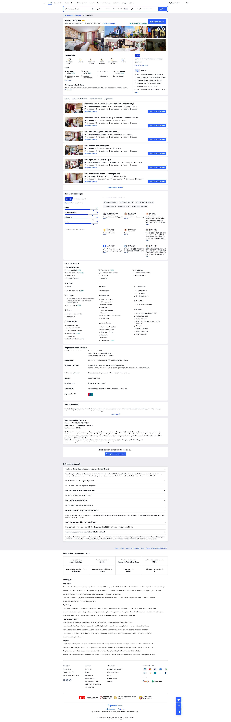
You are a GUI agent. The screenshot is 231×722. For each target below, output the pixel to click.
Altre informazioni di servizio (71, 675)
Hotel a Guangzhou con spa (112, 608)
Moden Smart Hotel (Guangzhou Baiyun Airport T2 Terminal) (144, 590)
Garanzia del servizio (68, 672)
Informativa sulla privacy (92, 681)
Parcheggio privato (72, 270)
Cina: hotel (129, 548)
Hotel (50, 3)
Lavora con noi (89, 675)
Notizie (87, 672)
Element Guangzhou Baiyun (157, 587)
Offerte (132, 3)
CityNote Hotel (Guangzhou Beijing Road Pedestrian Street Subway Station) (119, 651)
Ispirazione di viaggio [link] (120, 3)
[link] (174, 3)
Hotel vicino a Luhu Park (144, 633)
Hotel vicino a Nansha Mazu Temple (139, 626)
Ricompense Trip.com (104, 3)
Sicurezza (109, 681)
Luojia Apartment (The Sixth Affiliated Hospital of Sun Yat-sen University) (127, 587)
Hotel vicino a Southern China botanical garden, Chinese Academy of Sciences (85, 629)
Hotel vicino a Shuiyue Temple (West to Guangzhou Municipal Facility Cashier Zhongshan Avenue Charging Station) (95, 626)
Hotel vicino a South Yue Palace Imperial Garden (76, 622)
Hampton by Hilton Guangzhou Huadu (74, 647)
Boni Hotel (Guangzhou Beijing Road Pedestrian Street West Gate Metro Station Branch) (88, 597)
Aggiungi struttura (112, 678)
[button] (182, 3)
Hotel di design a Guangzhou (127, 615)
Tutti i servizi (68, 80)
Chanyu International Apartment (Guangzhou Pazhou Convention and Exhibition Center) (129, 644)
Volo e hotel (58, 3)
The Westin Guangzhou (69, 594)
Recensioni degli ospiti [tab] (79, 99)
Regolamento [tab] (108, 99)
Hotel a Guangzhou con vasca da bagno (145, 608)
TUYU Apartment (105, 654)
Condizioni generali (90, 678)
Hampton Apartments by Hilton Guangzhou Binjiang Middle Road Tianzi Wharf (99, 594)
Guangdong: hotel (139, 548)
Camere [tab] (67, 99)
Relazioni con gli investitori (114, 669)
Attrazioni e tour (82, 3)
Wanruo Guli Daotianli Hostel (71, 601)
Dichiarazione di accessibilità (93, 684)
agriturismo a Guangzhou (102, 612)
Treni (66, 3)
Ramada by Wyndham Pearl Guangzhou (74, 590)
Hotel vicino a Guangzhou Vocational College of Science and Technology (128, 629)
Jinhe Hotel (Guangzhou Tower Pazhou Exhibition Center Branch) (81, 654)
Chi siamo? (88, 669)
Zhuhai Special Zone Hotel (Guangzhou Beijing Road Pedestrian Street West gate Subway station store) (115, 647)
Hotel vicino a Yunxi (85, 633)
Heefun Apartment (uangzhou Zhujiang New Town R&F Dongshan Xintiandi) (133, 654)
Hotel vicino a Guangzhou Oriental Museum (105, 633)
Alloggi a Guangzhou (127, 608)
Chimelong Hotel (121, 590)
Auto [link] (72, 3)
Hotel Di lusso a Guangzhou (71, 608)
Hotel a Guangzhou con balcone (72, 612)
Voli (44, 3)
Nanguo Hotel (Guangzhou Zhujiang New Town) (127, 597)
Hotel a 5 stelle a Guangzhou (138, 612)
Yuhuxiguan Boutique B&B (98, 587)
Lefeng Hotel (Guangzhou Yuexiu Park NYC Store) (101, 590)
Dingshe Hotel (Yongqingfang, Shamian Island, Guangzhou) (79, 651)
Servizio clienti (67, 669)
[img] (84, 38)
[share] (178, 706)
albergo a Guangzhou (88, 612)
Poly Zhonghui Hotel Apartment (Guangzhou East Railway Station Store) (83, 644)
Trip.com (117, 548)
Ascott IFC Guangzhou (149, 597)
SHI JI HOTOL (149, 647)
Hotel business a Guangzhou (155, 612)
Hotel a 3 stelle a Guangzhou (89, 615)
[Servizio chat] (178, 712)
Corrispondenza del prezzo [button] (139, 23)
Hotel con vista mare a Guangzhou (107, 615)
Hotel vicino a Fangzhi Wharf (71, 633)
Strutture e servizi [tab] (96, 99)
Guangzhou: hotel (151, 548)
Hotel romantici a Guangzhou (71, 615)
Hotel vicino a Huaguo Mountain (127, 633)
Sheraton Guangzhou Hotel (88, 601)
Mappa (92, 3)
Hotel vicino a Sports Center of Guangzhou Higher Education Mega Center (112, 622)
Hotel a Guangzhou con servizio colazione (91, 608)
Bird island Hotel (73, 20)
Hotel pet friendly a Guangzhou (119, 612)
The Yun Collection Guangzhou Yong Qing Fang (76, 587)
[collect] (178, 700)
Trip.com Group (89, 687)
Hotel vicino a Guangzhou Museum (73, 637)
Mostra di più (68, 90)
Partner (109, 675)
